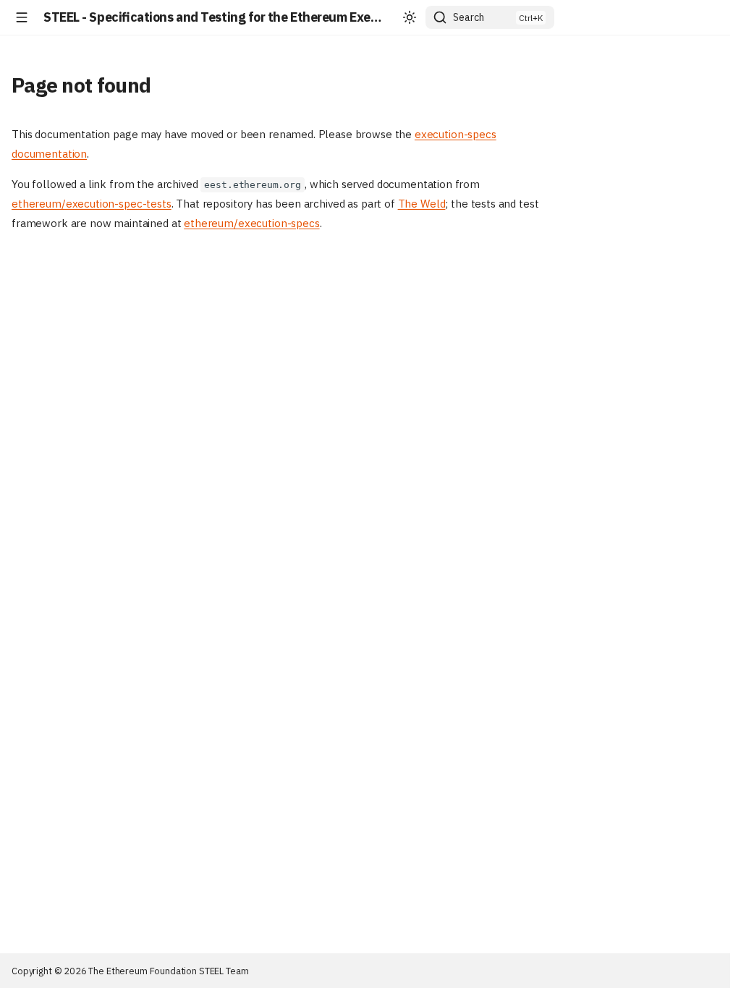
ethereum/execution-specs (251, 223)
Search (468, 17)
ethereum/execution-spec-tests (92, 203)
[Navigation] (22, 17)
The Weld (422, 203)
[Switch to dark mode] (410, 17)
